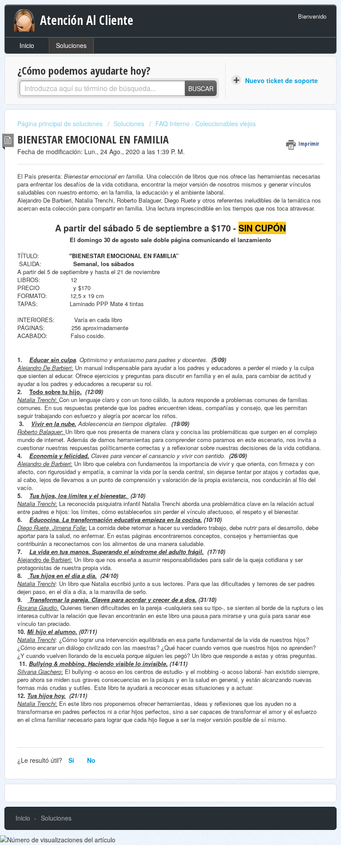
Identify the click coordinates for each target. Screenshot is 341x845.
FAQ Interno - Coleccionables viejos (205, 123)
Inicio (27, 45)
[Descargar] (154, 424)
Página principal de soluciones (60, 123)
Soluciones (71, 45)
